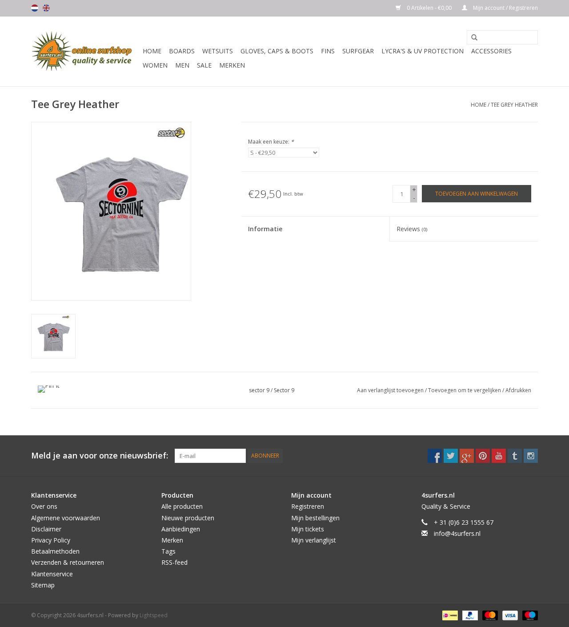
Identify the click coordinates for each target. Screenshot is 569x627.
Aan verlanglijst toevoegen (391, 390)
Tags (168, 551)
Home (152, 51)
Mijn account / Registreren (505, 8)
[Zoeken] (471, 37)
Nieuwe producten (187, 518)
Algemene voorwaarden (65, 518)
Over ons (44, 506)
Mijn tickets (307, 529)
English (46, 8)
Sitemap (43, 585)
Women (155, 65)
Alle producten (182, 506)
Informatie (265, 229)
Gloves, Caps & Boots (276, 51)
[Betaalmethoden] (449, 615)
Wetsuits (217, 51)
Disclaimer (46, 529)
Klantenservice (52, 574)
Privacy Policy (50, 540)
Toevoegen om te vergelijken (465, 390)
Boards (182, 51)
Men (182, 65)
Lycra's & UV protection (422, 51)
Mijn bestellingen (315, 518)
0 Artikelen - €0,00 (429, 8)
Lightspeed (154, 615)
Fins (328, 51)
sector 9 (259, 390)
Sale (204, 65)
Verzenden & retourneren (67, 562)
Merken (232, 65)
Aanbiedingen (180, 529)
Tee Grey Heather (514, 105)
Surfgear (358, 51)
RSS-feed (174, 562)
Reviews (412, 229)
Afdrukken (518, 390)
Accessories (491, 51)
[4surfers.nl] (85, 51)
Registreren (307, 506)
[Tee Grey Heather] (53, 336)
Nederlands (34, 8)
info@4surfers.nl (457, 533)
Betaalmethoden (55, 551)
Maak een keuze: (271, 141)
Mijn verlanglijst (313, 540)
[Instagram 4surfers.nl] (531, 456)
